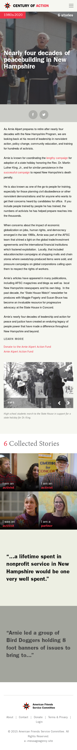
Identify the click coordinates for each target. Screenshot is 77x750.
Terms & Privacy (58, 717)
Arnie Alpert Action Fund (18, 351)
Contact (23, 717)
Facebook (33, 114)
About (9, 717)
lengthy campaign (57, 158)
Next (70, 399)
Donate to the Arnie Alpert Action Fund (27, 346)
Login (39, 722)
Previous (59, 399)
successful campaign (17, 172)
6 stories (65, 16)
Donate (38, 717)
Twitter (43, 114)
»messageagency (37, 741)
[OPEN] (71, 5)
